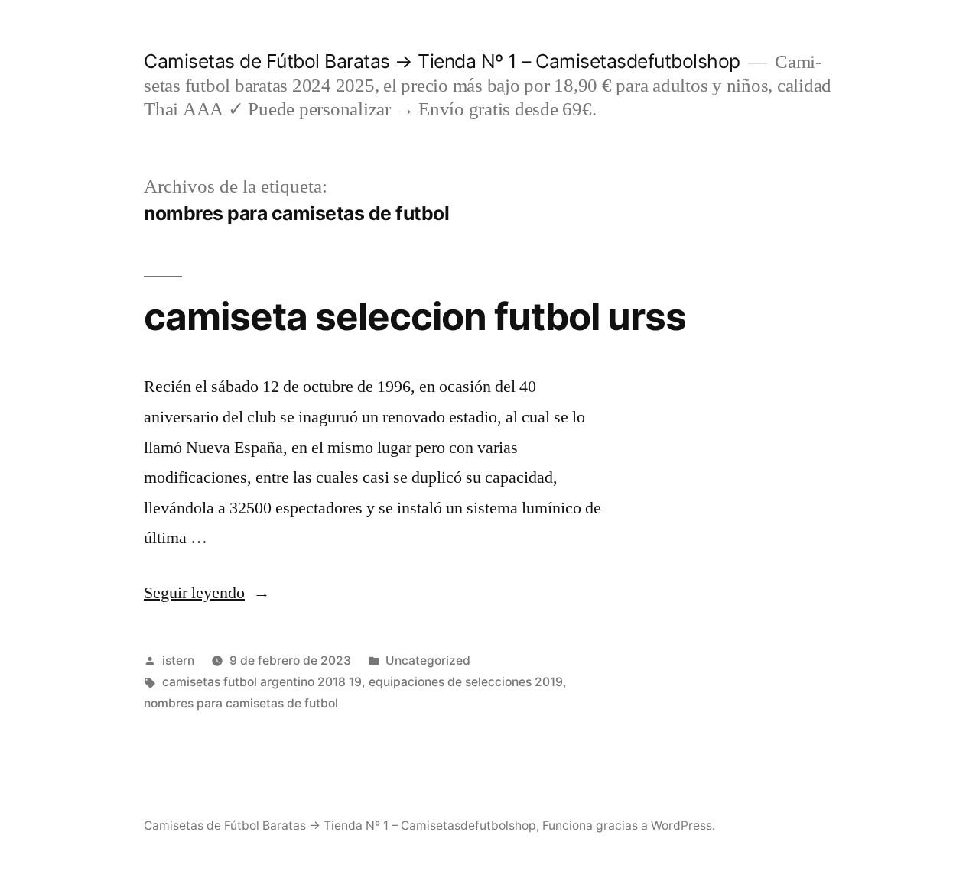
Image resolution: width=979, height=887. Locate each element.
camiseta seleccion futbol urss (415, 316)
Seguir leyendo (207, 593)
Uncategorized (427, 660)
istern (178, 660)
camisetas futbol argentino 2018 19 (262, 682)
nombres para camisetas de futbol (241, 703)
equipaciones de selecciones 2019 (466, 682)
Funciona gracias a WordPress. (628, 825)
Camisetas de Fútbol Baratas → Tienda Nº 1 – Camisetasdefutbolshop (442, 61)
